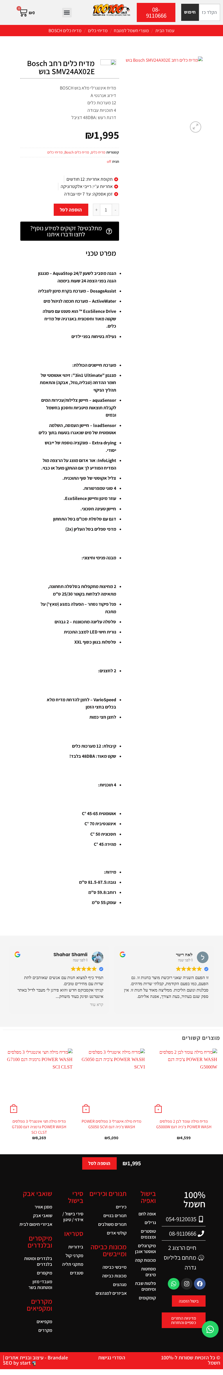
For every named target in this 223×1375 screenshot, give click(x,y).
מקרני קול (74, 1255)
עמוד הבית (165, 31)
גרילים (150, 1222)
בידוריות (75, 1247)
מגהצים (120, 1284)
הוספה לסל (71, 210)
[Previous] (217, 1099)
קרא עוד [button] (96, 1004)
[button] (67, 12)
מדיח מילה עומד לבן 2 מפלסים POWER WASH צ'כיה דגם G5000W (183, 1124)
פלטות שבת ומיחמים (145, 1286)
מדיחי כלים (98, 31)
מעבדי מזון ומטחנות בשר (40, 1284)
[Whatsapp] (173, 1284)
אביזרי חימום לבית (35, 1224)
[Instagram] (187, 1284)
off (109, 161)
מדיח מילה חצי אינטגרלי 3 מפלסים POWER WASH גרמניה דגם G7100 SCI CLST (39, 1127)
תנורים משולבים (112, 1224)
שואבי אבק (42, 1216)
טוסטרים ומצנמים (148, 1234)
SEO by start (17, 1362)
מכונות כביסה (114, 1276)
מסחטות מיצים (148, 1272)
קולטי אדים (117, 1233)
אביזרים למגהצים (111, 1293)
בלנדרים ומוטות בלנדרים (38, 1261)
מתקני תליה (72, 1264)
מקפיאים (44, 1322)
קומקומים (147, 1298)
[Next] (6, 1099)
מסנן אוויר (43, 1207)
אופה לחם (147, 1214)
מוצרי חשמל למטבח (131, 31)
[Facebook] (200, 1284)
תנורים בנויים (115, 1216)
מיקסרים (44, 1273)
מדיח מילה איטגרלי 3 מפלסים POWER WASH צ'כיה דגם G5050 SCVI (111, 1124)
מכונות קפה (145, 1260)
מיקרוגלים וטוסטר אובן (145, 1249)
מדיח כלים (98, 152)
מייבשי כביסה (114, 1267)
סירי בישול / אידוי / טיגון (72, 1217)
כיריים (121, 1207)
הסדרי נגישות (111, 1357)
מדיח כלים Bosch (65, 31)
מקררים (45, 1330)
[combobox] (209, 12)
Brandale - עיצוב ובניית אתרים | (35, 1357)
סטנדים (76, 1273)
